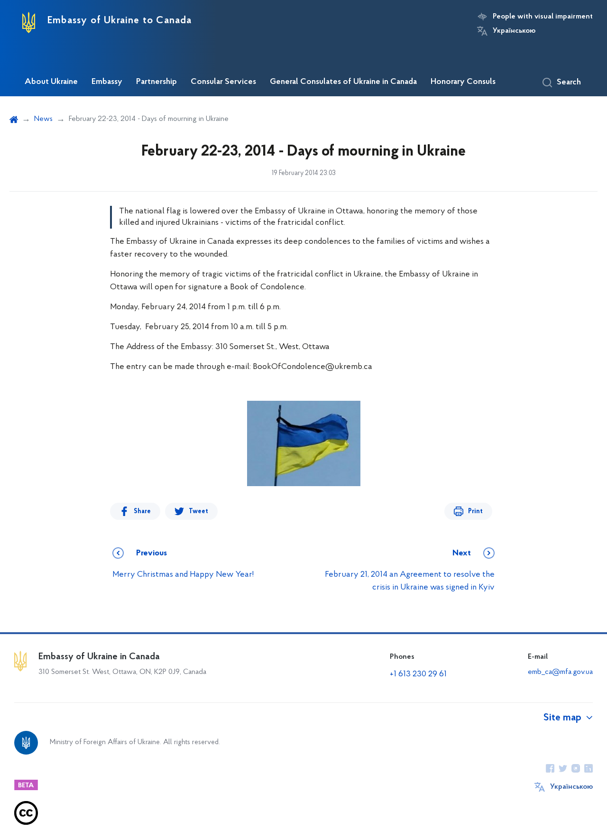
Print (475, 511)
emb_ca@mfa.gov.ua (560, 672)
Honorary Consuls (463, 82)
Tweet (198, 511)
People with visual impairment (543, 16)
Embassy (107, 82)
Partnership (156, 82)
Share (142, 511)
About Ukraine (51, 82)
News (43, 119)
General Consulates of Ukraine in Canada (343, 82)
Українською (514, 31)
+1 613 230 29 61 (418, 674)
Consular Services (223, 82)
